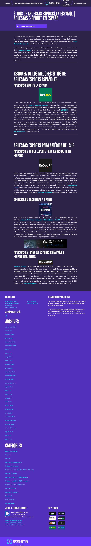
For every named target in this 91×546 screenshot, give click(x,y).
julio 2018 (8, 349)
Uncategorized (9, 503)
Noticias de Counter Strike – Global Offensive (19, 469)
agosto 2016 (9, 431)
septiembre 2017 (10, 383)
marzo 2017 (9, 405)
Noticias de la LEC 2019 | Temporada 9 (17, 481)
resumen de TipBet (45, 192)
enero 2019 (9, 338)
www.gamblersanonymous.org (14, 525)
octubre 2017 (9, 379)
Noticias (7, 458)
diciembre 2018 (10, 342)
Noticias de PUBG (10, 488)
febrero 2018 (9, 364)
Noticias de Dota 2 (11, 473)
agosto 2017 (9, 387)
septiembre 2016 (10, 428)
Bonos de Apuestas (11, 451)
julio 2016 (8, 435)
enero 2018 (9, 368)
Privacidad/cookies (11, 307)
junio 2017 (8, 394)
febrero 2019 (9, 334)
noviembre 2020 (10, 327)
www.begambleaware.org (13, 522)
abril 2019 (8, 331)
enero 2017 (9, 413)
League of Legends (30, 283)
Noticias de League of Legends (15, 484)
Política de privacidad (12, 303)
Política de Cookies (11, 301)
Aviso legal (8, 305)
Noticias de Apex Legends (13, 462)
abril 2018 (8, 360)
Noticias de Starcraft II (12, 492)
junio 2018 (8, 353)
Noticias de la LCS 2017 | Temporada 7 (17, 477)
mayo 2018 (8, 357)
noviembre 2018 (10, 345)
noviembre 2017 (10, 375)
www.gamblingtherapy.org (13, 520)
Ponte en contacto (32, 303)
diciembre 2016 (10, 417)
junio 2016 (8, 439)
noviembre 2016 (10, 420)
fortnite (7, 455)
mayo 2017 (8, 398)
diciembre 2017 (10, 372)
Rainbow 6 (8, 496)
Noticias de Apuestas (11, 466)
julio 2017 (8, 390)
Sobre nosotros (31, 301)
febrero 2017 (9, 409)
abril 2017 (8, 402)
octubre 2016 (9, 424)
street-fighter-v (10, 499)
